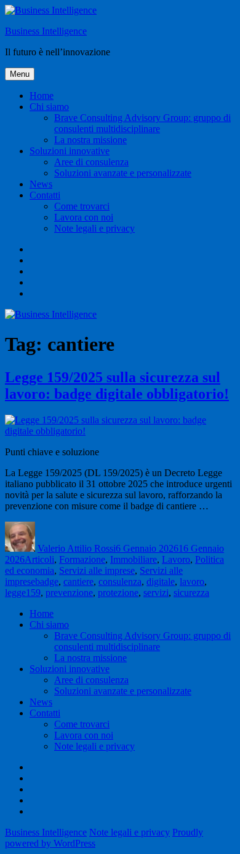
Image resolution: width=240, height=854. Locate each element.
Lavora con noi (83, 217)
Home (42, 95)
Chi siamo (49, 106)
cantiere (78, 581)
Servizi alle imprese (97, 570)
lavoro (192, 581)
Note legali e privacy (94, 228)
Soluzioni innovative (70, 151)
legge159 (23, 592)
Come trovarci (82, 206)
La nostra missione (90, 140)
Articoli (39, 559)
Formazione (82, 559)
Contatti (45, 195)
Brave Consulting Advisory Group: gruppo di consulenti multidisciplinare (142, 123)
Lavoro (176, 559)
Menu (20, 74)
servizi (156, 592)
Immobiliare (133, 559)
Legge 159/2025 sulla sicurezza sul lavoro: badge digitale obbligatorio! (117, 385)
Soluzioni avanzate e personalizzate (122, 173)
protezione (118, 592)
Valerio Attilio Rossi (77, 548)
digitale (160, 581)
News (41, 184)
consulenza (120, 581)
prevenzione (69, 592)
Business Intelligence (46, 31)
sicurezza (191, 592)
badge (46, 581)
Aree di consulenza (91, 162)
